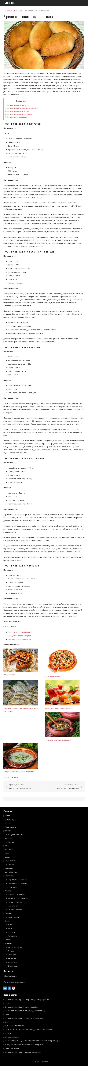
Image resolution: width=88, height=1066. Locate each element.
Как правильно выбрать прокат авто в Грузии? (24, 1018)
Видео (7, 816)
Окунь (7, 1014)
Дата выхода (10, 819)
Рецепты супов (14, 906)
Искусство (9, 849)
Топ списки (7, 11)
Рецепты (18, 11)
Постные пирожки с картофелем (18, 114)
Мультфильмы (11, 872)
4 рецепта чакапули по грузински (58, 740)
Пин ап (11, 864)
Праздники (12, 936)
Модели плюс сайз (15, 834)
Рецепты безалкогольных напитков (59, 708)
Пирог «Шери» (9, 675)
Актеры (11, 951)
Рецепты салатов (15, 902)
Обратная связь (10, 976)
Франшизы (12, 962)
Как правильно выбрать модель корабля (21, 1007)
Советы (8, 921)
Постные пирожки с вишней (16, 117)
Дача (10, 924)
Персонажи (9, 876)
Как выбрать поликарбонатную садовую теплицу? (25, 1011)
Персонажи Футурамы (17, 883)
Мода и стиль (10, 861)
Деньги (8, 823)
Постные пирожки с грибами (17, 111)
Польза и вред (11, 887)
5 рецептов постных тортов (19, 636)
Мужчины (9, 868)
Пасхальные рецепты (17, 894)
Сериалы (8, 913)
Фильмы (8, 943)
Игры (7, 846)
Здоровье (9, 838)
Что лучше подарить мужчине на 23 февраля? (24, 1044)
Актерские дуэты (15, 947)
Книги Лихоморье (12, 1048)
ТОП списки (9, 3)
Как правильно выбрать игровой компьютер (23, 1052)
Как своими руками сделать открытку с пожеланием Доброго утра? (32, 1041)
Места (7, 857)
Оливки (8, 1033)
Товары (8, 939)
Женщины (9, 831)
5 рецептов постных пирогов (20, 632)
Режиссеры (12, 954)
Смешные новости (12, 917)
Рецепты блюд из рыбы (18, 898)
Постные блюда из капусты (19, 639)
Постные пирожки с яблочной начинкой (21, 108)
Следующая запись (68, 786)
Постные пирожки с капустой (17, 105)
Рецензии (12, 958)
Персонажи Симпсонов (17, 879)
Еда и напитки (10, 827)
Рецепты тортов (15, 909)
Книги (7, 853)
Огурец (8, 1003)
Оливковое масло (12, 1037)
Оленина (8, 1022)
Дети (10, 928)
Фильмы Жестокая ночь (14, 1026)
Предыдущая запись (20, 786)
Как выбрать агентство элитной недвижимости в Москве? (28, 1029)
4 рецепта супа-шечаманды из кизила (18, 772)
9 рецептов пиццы (52, 677)
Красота (11, 932)
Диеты (11, 842)
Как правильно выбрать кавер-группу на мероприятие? (27, 999)
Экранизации (13, 966)
